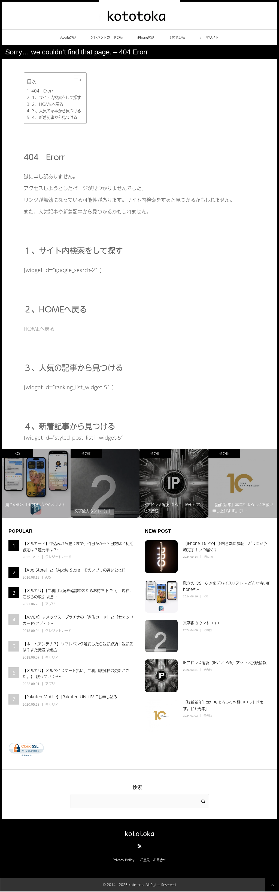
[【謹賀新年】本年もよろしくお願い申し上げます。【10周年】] (161, 715)
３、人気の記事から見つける (56, 111)
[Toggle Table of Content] (75, 80)
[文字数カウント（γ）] (161, 636)
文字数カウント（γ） (202, 623)
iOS (48, 577)
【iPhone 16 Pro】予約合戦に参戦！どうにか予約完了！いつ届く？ (225, 546)
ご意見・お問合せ (153, 860)
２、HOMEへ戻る (47, 104)
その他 (41, 453)
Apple (248, 453)
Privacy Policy (123, 860)
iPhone (208, 556)
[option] (60, 483)
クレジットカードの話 (106, 37)
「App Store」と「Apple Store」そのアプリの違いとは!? (74, 570)
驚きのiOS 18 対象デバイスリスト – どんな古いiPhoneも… (226, 586)
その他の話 (177, 37)
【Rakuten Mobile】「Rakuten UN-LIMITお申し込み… (72, 697)
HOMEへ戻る (39, 328)
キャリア (51, 657)
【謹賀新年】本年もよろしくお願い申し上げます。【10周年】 (223, 705)
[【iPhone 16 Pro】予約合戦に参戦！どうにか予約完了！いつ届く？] (161, 556)
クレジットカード (58, 556)
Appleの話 (68, 37)
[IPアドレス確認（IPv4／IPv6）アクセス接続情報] (161, 675)
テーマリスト (209, 37)
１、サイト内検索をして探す (56, 97)
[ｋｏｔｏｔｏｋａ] (139, 15)
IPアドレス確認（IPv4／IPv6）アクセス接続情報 (224, 662)
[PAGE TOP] (272, 884)
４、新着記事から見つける (54, 117)
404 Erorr (42, 91)
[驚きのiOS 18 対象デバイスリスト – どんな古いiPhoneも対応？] (161, 596)
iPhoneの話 (145, 37)
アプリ (50, 603)
